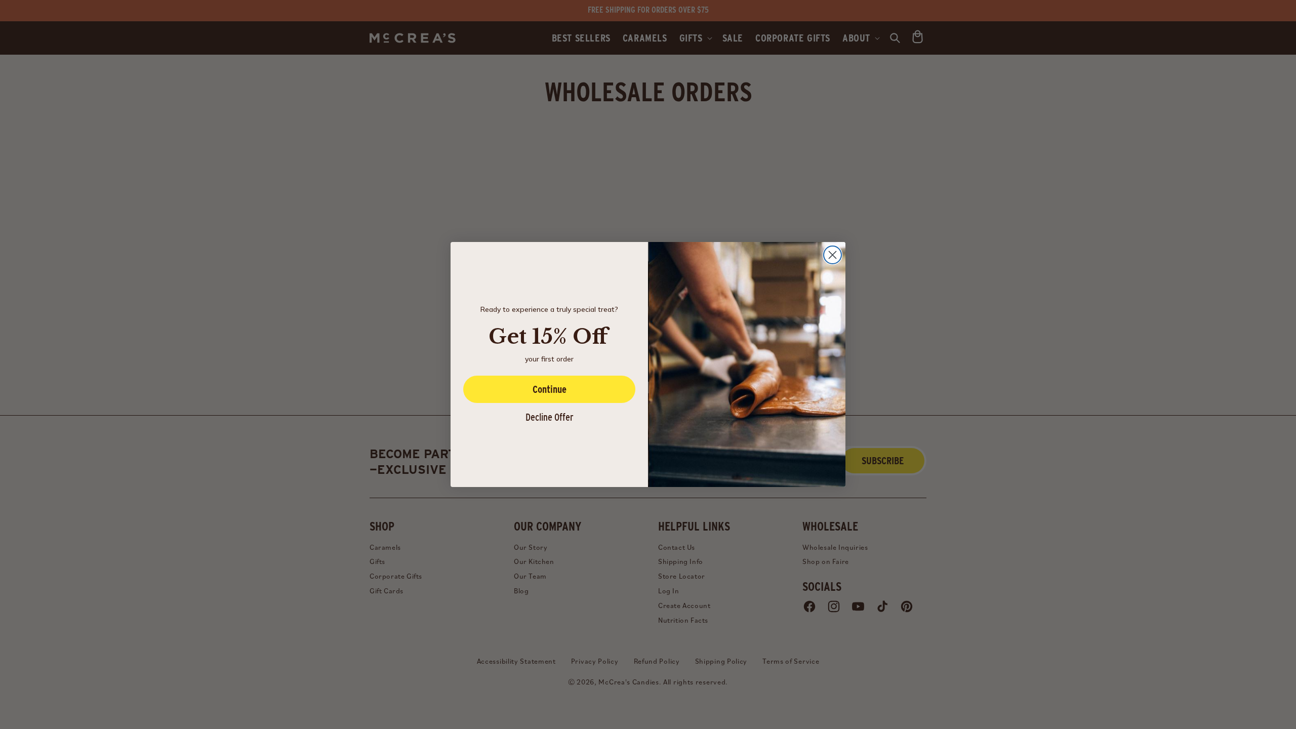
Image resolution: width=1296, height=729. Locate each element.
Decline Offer (549, 417)
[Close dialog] (832, 255)
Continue (549, 389)
